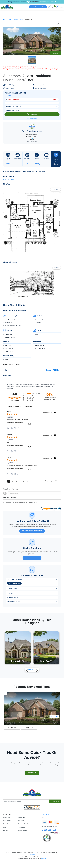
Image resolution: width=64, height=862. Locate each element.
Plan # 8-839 (54, 717)
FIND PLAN (56, 801)
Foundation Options (29, 171)
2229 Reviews (16, 400)
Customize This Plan (32, 558)
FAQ (4, 827)
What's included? (8, 179)
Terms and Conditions (24, 824)
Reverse (55, 53)
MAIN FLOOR (29, 727)
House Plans (7, 19)
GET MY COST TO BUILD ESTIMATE (32, 531)
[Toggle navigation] (61, 6)
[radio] (32, 393)
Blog (43, 817)
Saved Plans (21, 817)
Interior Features (13, 597)
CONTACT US (46, 814)
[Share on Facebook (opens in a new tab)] (12, 428)
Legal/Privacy (7, 824)
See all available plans (47, 2)
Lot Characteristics (14, 579)
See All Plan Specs (56, 162)
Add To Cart (33, 114)
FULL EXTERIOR (12, 727)
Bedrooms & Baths (14, 588)
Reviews (42, 171)
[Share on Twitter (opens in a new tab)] (15, 428)
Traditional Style (18, 19)
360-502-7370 (50, 830)
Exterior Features (13, 601)
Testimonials (21, 827)
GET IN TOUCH (32, 773)
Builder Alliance (22, 830)
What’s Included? (32, 118)
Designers (21, 820)
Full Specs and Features (11, 171)
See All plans (32, 670)
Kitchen (10, 593)
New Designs (7, 820)
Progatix (43, 858)
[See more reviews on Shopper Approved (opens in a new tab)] (18, 428)
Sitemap (32, 854)
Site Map (5, 830)
